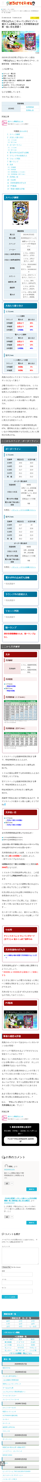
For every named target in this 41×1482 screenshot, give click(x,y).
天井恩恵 (12, 169)
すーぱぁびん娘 (8, 1395)
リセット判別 (13, 159)
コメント (6, 1253)
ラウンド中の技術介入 (17, 156)
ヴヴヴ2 (20, 1355)
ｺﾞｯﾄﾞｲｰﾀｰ (20, 1349)
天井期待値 (30, 107)
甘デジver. (12, 142)
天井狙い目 (30, 110)
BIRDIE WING (7, 1462)
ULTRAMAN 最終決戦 (10, 1422)
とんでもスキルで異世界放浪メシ (14, 1398)
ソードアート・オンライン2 (12, 1458)
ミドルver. (12, 140)
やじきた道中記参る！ (10, 1383)
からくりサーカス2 (9, 1414)
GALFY (5, 1470)
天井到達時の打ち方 (16, 183)
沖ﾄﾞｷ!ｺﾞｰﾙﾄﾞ (21, 1357)
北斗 (20, 1346)
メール (4, 1286)
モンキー (8, 1357)
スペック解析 (13, 134)
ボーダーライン (14, 145)
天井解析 (12, 167)
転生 (33, 1346)
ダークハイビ (7, 1446)
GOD (33, 1352)
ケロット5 (6, 1438)
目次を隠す (23, 131)
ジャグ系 (32, 1357)
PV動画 (11, 186)
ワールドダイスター (9, 1402)
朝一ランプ (12, 162)
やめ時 (11, 180)
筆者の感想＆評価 (15, 189)
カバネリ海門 (8, 1346)
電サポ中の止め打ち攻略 (18, 152)
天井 (10, 165)
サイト (4, 1295)
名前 (3, 1278)
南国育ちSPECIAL (9, 1434)
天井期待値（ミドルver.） (17, 172)
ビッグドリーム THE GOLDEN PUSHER (16, 1478)
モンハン (8, 1355)
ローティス (6, 1430)
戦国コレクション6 (9, 1418)
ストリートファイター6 (11, 1406)
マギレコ (32, 1355)
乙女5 (33, 1349)
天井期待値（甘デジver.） (17, 174)
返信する (31, 1196)
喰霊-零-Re (6, 1375)
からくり (20, 1352)
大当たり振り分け (15, 137)
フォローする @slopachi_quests (20, 1146)
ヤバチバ (6, 1426)
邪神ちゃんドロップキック (12, 1391)
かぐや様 (8, 1352)
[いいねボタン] (7, 1190)
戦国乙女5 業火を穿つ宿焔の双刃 (14, 1454)
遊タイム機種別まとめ (18, 123)
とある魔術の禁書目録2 (11, 1387)
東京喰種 (8, 1349)
